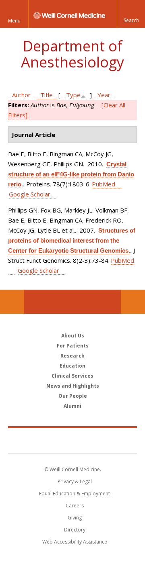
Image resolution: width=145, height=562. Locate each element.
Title (46, 95)
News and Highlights (72, 385)
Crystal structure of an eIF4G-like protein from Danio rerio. (71, 174)
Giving (75, 517)
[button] (131, 14)
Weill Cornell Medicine (72, 440)
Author (21, 95)
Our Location (12, 302)
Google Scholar (29, 194)
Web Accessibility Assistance (74, 541)
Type (73, 95)
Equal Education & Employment (74, 493)
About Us (72, 335)
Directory (74, 529)
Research (72, 355)
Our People (72, 395)
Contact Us (133, 302)
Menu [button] (14, 20)
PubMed (103, 184)
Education (72, 365)
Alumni (72, 406)
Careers (75, 505)
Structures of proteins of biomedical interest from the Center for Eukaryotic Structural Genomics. (71, 240)
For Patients (73, 345)
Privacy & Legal (75, 481)
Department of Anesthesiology (72, 54)
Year (103, 95)
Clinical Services (72, 375)
